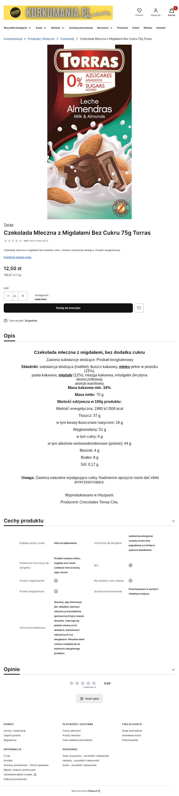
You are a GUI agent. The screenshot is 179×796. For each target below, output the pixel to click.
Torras (8, 225)
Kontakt (8, 760)
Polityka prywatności (15, 779)
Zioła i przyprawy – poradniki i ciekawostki (86, 755)
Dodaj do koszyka (68, 308)
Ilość (6, 288)
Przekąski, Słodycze (41, 38)
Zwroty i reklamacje (15, 730)
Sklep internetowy (84, 791)
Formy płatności (72, 730)
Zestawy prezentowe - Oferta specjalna (26, 765)
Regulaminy (10, 740)
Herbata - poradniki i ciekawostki (81, 760)
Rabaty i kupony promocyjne (20, 769)
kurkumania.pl (13, 38)
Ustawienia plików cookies (18, 774)
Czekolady (67, 38)
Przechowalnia (130, 740)
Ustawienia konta (131, 735)
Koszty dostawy (72, 735)
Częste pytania (12, 735)
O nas (7, 755)
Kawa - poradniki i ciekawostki (79, 765)
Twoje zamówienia (132, 730)
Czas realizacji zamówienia (77, 740)
